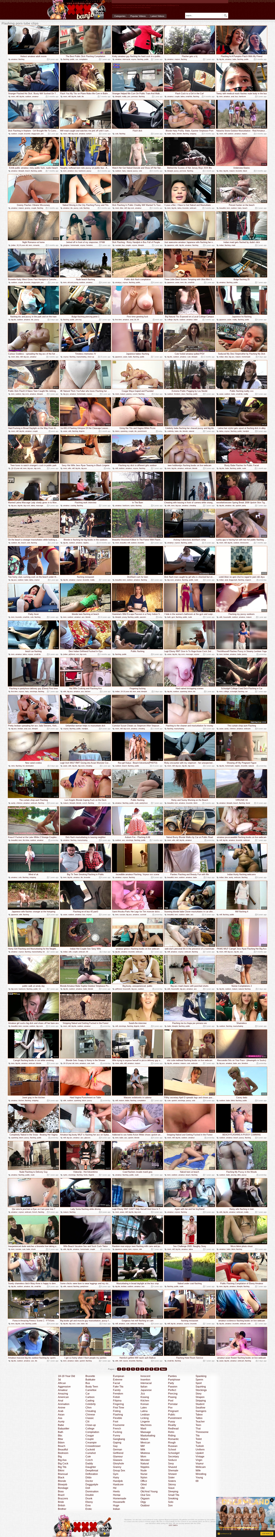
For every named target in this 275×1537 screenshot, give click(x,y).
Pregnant (173, 1411)
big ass (26, 357)
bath (79, 96)
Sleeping (173, 1491)
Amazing (63, 1393)
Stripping (201, 1400)
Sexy (171, 1463)
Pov (170, 1407)
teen (221, 96)
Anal (60, 1400)
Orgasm (145, 1498)
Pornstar (173, 1404)
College (89, 1428)
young (124, 617)
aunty (226, 729)
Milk (143, 1449)
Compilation (92, 1432)
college (170, 320)
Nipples (145, 1467)
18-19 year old (22, 245)
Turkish (200, 1446)
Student (200, 1404)
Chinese (90, 1414)
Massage (146, 1432)
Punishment (175, 1418)
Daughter (90, 1467)
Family (117, 1390)
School (172, 1449)
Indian (116, 1509)
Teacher (200, 1421)
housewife (227, 617)
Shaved (172, 1467)
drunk (33, 1249)
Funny (116, 1435)
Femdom (118, 1393)
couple (177, 96)
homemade (75, 245)
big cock (74, 134)
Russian (172, 1446)
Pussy (171, 1421)
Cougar (89, 1435)
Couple (89, 1439)
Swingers (201, 1411)
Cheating (90, 1411)
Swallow (200, 1407)
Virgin (199, 1460)
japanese (170, 245)
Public (171, 1414)
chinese (233, 729)
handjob (246, 431)
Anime (61, 1407)
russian (118, 245)
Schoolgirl (174, 1453)
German (117, 1449)
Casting (89, 1400)
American (63, 1397)
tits (83, 96)
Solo (170, 1502)
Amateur (62, 1390)
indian (13, 245)
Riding (172, 1435)
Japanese (146, 1390)
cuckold (143, 914)
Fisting (117, 1411)
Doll (87, 1488)
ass (83, 617)
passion (143, 617)
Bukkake (90, 1379)
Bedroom (63, 1453)
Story (198, 1393)
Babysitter (63, 1428)
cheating (192, 505)
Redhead (173, 1428)
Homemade (119, 1498)
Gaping (117, 1442)
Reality (172, 1425)
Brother (62, 1509)
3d (135, 320)
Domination (92, 1491)
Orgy (143, 1502)
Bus (87, 1383)
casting (73, 505)
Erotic (88, 1509)
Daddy (89, 1463)
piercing (78, 320)
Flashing (118, 1414)
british (142, 1026)
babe (234, 59)
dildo (239, 1175)
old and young (72, 282)
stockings (33, 691)
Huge (116, 1505)
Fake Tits (118, 1386)
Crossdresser (93, 1446)
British (61, 1505)
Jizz (143, 1393)
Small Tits (173, 1495)
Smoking (173, 1498)
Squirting (201, 1386)
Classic (89, 1418)
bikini (195, 803)
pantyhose (144, 803)
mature (177, 59)
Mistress (145, 1453)
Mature (144, 1439)
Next (163, 1369)
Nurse (144, 1474)
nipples (86, 543)
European (118, 1376)
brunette (27, 134)
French (117, 1428)
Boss (61, 1491)
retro (13, 766)
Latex (144, 1407)
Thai (198, 1428)
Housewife (119, 1502)
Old (143, 1488)
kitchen (87, 691)
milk (140, 1249)
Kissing (145, 1397)
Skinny (172, 1484)
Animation (63, 1404)
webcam (193, 208)
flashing (21, 59)
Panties (172, 1376)
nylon (132, 505)
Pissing (172, 1397)
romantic (36, 245)
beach (27, 171)
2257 (171, 1525)
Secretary (173, 1456)
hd (24, 766)
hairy (174, 134)
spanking (123, 431)
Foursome (118, 1425)
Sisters (172, 1481)
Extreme (117, 1379)
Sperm (199, 1379)
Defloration (91, 1474)
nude (244, 468)
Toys (198, 1442)
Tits (198, 1435)
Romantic (173, 1439)
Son (170, 1505)
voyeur (133, 59)
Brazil (61, 1495)
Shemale (173, 1470)
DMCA (175, 1525)
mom (13, 96)
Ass (60, 1418)
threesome (244, 543)
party (244, 505)
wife (176, 245)
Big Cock (63, 1463)
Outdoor (145, 1505)
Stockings (201, 1390)
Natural (145, 1463)
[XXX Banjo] (77, 10)
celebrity (170, 431)
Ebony (89, 1502)
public (72, 59)
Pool (170, 1400)
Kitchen (145, 1400)
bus (236, 96)
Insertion (145, 1379)
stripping (193, 134)
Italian (144, 1386)
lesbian (226, 654)
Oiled (144, 1484)
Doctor (89, 1481)
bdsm (117, 431)
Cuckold (90, 1449)
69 (138, 320)
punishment (142, 431)
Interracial (146, 1383)
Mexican (145, 1442)
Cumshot (90, 1453)
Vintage (200, 1456)
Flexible (117, 1418)
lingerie (82, 431)
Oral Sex (145, 1495)
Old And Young (149, 1491)
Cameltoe (90, 1390)
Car (87, 1393)
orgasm (248, 580)
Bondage (63, 1488)
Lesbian (145, 1414)
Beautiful (63, 1449)
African (62, 1383)
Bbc (60, 1435)
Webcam (201, 1467)
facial (248, 803)
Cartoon (90, 1397)
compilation (83, 59)
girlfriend (72, 654)
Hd (114, 1488)
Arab (60, 1411)
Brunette (90, 1376)
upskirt (238, 505)
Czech (89, 1460)
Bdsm (61, 1442)
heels (86, 1175)
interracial (126, 59)
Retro (171, 1432)
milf (17, 96)
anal (232, 96)
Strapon (200, 1397)
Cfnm (88, 1407)
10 (156, 1369)
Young (199, 1477)
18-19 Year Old (66, 1376)
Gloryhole (118, 1463)
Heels (116, 1491)
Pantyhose (174, 1379)
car (76, 59)
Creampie (91, 1442)
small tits (189, 96)
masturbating (81, 357)
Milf (143, 1446)
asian (177, 282)
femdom (89, 245)
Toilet (199, 1439)
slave (183, 394)
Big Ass (62, 1460)
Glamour (118, 1456)
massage (39, 505)
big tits (221, 59)
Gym (115, 1474)
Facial (116, 1383)
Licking (145, 1418)
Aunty (61, 1421)
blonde (179, 134)
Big (60, 1456)
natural (129, 171)
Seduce (172, 1460)
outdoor (28, 96)
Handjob (118, 1481)
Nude (144, 1470)
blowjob (118, 96)
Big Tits (62, 1467)
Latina (144, 1411)
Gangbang (119, 1439)
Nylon (144, 1477)
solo (116, 134)
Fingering (118, 1404)
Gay (115, 1446)
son (77, 654)
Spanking (201, 1376)
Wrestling (201, 1474)
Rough (172, 1442)
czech (135, 394)
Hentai (116, 1495)
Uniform (200, 1449)
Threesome (202, 1432)
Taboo (199, 1414)
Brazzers (63, 1498)
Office (144, 1481)
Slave (171, 1488)
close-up (90, 357)
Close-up (90, 1425)
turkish (89, 134)
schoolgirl (233, 691)
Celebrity (90, 1404)
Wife (198, 1470)
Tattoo (199, 1418)
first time (118, 320)
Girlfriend (118, 1453)
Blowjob (62, 1484)
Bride (61, 1502)
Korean (145, 1404)
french (34, 1212)
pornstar (134, 96)
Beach (61, 1446)
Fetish (116, 1397)
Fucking (117, 1432)
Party (171, 1383)
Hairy (116, 1477)
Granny (117, 1467)
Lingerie (145, 1421)
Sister (171, 1477)
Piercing (172, 1393)
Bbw (60, 1439)
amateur (14, 59)
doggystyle (35, 134)
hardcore (242, 96)
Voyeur (200, 1463)
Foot (115, 1421)
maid (233, 245)
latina (183, 96)
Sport (199, 1383)
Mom (143, 1456)
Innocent (145, 1376)
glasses (87, 1138)
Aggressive (64, 1386)
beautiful (222, 208)
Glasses (117, 1460)
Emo (88, 1505)
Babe (61, 1425)
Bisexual (63, 1474)
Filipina (117, 1400)
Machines (146, 1425)
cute (189, 357)
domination (29, 766)
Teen (198, 1425)
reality (124, 96)
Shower (172, 1474)
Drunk (88, 1498)
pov (128, 96)
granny (27, 208)
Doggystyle (91, 1484)
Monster (145, 1460)
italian (127, 1100)
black (245, 171)
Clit (87, 1421)
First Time (118, 1407)
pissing (233, 1175)
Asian (61, 1414)
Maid (143, 1428)
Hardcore (118, 1484)
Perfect (172, 1390)
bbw (220, 171)
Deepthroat (91, 1470)
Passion (172, 1386)
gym (173, 617)
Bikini (61, 1470)
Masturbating (148, 1435)
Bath (60, 1432)
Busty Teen (91, 1386)
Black (61, 1477)
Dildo (88, 1477)
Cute (88, 1456)
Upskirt (200, 1453)
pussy (89, 171)
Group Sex (119, 1470)
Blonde (62, 1481)
